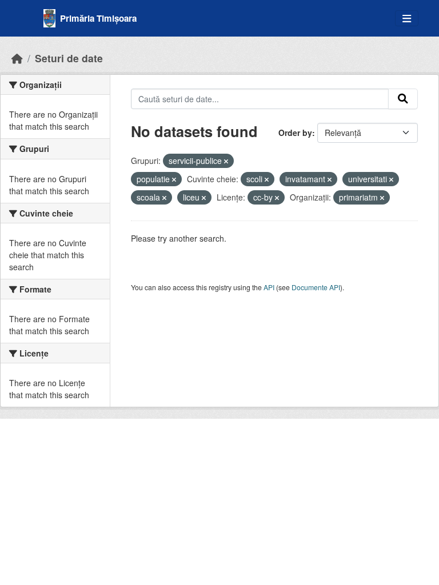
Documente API (316, 287)
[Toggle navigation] (406, 18)
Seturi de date (69, 58)
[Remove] (226, 161)
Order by (295, 132)
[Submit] (403, 99)
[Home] (17, 58)
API (269, 287)
